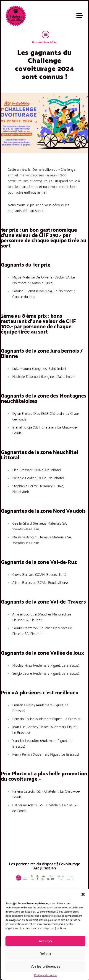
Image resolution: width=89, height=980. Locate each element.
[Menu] (79, 15)
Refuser (45, 954)
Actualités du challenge (45, 34)
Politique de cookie (45, 975)
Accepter (45, 941)
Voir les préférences (45, 966)
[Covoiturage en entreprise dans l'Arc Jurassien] (15, 16)
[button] (83, 894)
